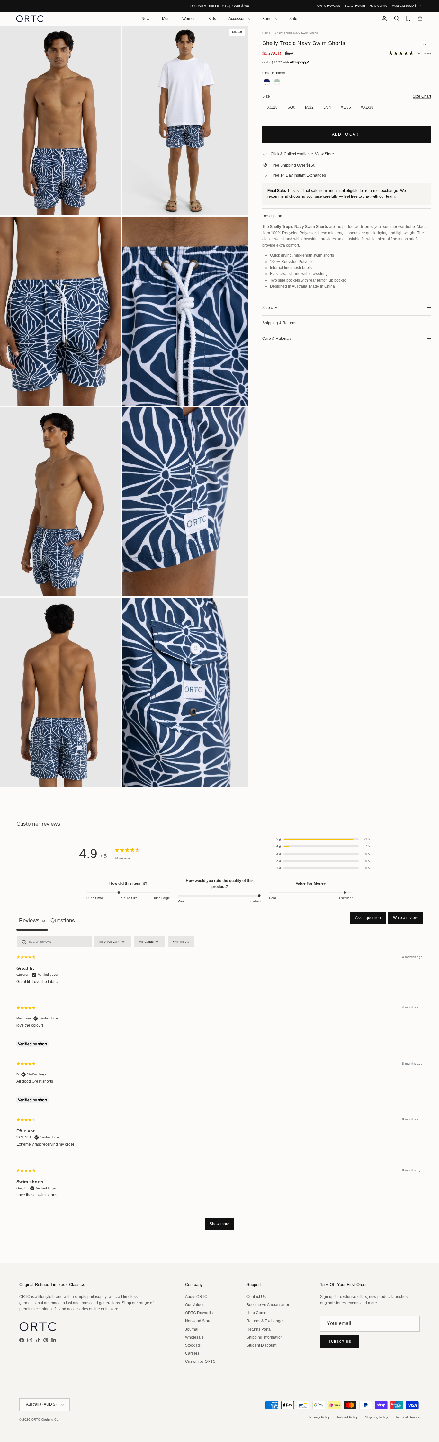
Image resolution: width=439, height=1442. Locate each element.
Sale (293, 18)
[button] (323, 839)
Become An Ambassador (267, 1305)
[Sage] (277, 82)
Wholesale (194, 1337)
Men (166, 18)
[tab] (64, 921)
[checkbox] (181, 941)
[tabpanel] (219, 1086)
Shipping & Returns (279, 323)
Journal (191, 1329)
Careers (192, 1353)
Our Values (194, 1305)
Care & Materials (276, 338)
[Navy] (266, 82)
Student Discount (261, 1345)
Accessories (239, 18)
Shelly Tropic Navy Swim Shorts (296, 32)
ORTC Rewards (328, 5)
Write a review (405, 917)
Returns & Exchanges (265, 1321)
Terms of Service (407, 1417)
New (145, 18)
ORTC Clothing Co (44, 1419)
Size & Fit (270, 307)
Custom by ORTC (200, 1361)
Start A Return (355, 5)
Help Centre (378, 5)
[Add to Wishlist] (424, 45)
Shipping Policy (376, 1417)
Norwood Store (198, 1321)
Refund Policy (347, 1417)
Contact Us (256, 1296)
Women (189, 18)
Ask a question (368, 917)
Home (266, 32)
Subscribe (339, 1341)
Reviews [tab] (32, 920)
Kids (212, 18)
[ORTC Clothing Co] (29, 18)
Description (272, 216)
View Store (324, 154)
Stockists (193, 1345)
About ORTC (196, 1296)
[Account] (383, 19)
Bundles (269, 18)
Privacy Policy (319, 1417)
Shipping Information (264, 1337)
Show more (219, 1224)
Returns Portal (259, 1329)
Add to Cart (347, 134)
